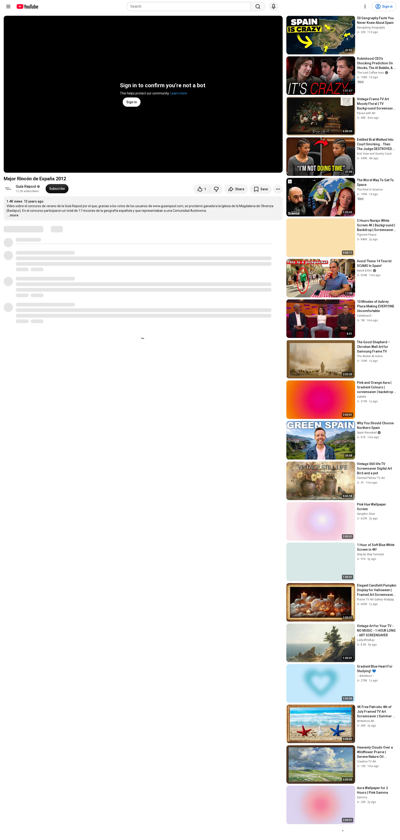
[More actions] (278, 189)
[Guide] (8, 6)
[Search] (257, 6)
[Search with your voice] (273, 6)
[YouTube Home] (27, 6)
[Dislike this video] (216, 189)
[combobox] (190, 6)
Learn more (178, 93)
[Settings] (365, 6)
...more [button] (12, 215)
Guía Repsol (26, 186)
